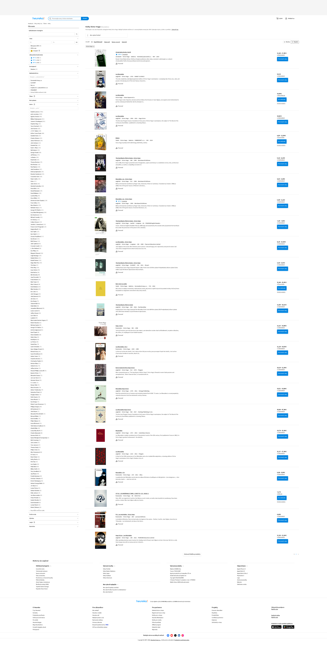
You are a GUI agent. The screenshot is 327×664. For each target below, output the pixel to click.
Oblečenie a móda (241, 584)
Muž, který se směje (121, 284)
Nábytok (239, 582)
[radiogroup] (53, 60)
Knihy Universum (107, 578)
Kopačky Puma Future (42, 589)
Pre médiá (35, 620)
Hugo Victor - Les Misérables (124, 535)
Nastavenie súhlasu (97, 620)
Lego (238, 578)
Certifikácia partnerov (217, 618)
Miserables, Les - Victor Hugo (124, 179)
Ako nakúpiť (95, 610)
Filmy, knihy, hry (38, 23)
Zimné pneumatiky (242, 580)
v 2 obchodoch (281, 76)
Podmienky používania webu (181, 640)
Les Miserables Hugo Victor (123, 410)
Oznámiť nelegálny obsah (39, 627)
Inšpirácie (214, 620)
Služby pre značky (156, 620)
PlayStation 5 (240, 575)
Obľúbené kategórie (42, 566)
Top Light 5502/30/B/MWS (177, 578)
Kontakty (35, 613)
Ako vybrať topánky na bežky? (111, 587)
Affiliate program (156, 625)
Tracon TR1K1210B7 (175, 571)
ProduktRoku (215, 615)
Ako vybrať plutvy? (108, 592)
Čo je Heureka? (37, 610)
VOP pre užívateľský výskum (99, 627)
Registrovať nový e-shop (158, 613)
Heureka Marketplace (157, 618)
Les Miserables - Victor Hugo (124, 242)
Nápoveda (154, 630)
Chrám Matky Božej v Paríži (123, 52)
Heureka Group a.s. (156, 640)
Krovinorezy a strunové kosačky (44, 578)
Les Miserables (120, 74)
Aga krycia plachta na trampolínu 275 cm (180, 573)
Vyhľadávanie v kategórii (36, 31)
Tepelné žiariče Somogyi (42, 587)
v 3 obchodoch (281, 160)
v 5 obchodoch (281, 223)
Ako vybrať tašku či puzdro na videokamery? (114, 590)
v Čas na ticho (280, 137)
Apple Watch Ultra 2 (242, 573)
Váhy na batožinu (40, 575)
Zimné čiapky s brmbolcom (43, 582)
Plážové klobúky (40, 580)
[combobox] (64, 18)
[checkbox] (29, 46)
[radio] (29, 58)
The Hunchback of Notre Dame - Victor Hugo (128, 158)
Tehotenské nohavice (41, 571)
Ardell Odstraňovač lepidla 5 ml (178, 575)
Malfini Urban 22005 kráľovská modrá (179, 582)
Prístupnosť (36, 630)
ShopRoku (214, 613)
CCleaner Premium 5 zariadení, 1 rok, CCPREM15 (182, 580)
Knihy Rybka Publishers (109, 571)
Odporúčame (241, 566)
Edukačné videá (156, 627)
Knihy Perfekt (106, 569)
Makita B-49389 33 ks (175, 569)
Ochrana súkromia (97, 622)
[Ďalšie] (298, 554)
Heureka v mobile (97, 613)
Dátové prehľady (156, 622)
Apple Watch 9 (241, 571)
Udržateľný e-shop (217, 622)
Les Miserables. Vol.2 (121, 347)
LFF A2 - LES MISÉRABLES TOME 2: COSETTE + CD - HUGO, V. (132, 493)
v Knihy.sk (279, 494)
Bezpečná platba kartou (98, 625)
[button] (51, 34)
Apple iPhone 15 (241, 569)
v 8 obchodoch (281, 55)
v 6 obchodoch (281, 474)
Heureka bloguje (37, 622)
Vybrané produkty (176, 566)
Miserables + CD (120, 473)
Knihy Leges (106, 573)
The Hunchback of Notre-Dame (124, 305)
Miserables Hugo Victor (122, 389)
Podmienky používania (38, 615)
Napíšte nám (274, 609)
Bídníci (117, 138)
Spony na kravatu (40, 573)
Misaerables (119, 431)
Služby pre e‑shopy (157, 615)
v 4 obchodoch (281, 537)
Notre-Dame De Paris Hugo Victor (125, 368)
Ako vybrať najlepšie (109, 585)
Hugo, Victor (119, 326)
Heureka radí (95, 615)
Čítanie (45, 23)
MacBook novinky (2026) (42, 584)
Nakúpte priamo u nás (98, 618)
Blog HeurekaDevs (38, 625)
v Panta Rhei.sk (281, 95)
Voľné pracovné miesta (39, 618)
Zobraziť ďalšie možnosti (36, 92)
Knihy (49, 23)
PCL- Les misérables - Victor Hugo (125, 514)
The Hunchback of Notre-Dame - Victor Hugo (128, 221)
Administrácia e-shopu (158, 610)
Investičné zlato (40, 569)
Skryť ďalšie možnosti (36, 510)
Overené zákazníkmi (217, 610)
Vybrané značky (108, 566)
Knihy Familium (107, 575)
